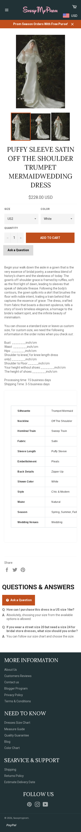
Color (45, 209)
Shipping (10, 769)
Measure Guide (14, 729)
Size (7, 209)
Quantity (11, 228)
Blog (7, 741)
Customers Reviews (18, 676)
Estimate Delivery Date (19, 782)
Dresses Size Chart (17, 722)
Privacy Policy (13, 695)
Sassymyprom (21, 818)
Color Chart (12, 748)
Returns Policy (14, 776)
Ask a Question (18, 250)
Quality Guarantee (16, 735)
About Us (10, 669)
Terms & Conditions (17, 701)
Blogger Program (16, 688)
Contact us (11, 682)
